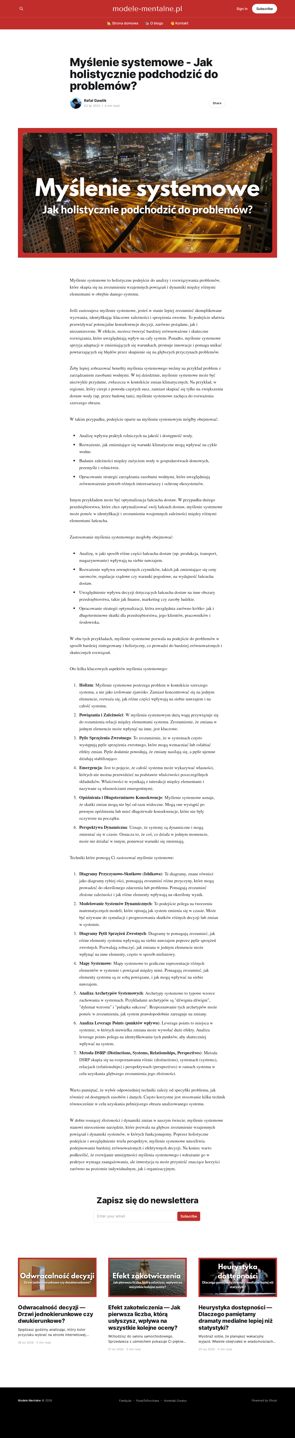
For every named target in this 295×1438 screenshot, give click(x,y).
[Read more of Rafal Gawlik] (76, 103)
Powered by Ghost (264, 1400)
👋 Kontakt (179, 23)
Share (217, 103)
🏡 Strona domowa (122, 23)
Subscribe (264, 8)
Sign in (242, 8)
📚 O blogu (154, 23)
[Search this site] (21, 8)
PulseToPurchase (147, 1400)
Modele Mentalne (29, 1400)
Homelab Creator (175, 1400)
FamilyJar (125, 1400)
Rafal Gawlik (95, 100)
